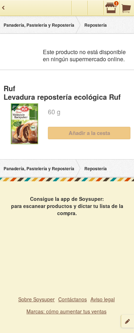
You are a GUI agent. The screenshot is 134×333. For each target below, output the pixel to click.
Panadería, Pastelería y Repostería (39, 25)
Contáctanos (72, 299)
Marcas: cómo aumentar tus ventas (66, 311)
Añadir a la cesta (89, 133)
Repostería (95, 25)
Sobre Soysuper (36, 299)
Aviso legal (102, 299)
